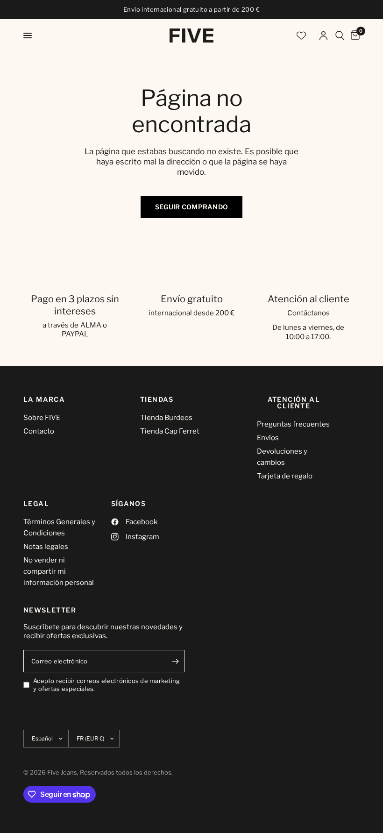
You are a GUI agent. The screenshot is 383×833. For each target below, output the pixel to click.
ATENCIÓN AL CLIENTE (294, 402)
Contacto (38, 431)
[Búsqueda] (340, 35)
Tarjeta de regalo (284, 476)
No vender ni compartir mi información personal (58, 571)
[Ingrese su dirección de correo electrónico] (175, 661)
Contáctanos (308, 313)
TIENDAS (157, 399)
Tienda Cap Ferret (169, 431)
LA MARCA (44, 399)
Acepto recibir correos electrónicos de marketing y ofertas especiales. (106, 684)
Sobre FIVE (41, 417)
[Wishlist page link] (301, 35)
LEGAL (36, 503)
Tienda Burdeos (166, 417)
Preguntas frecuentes (293, 424)
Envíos (268, 438)
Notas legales (45, 546)
